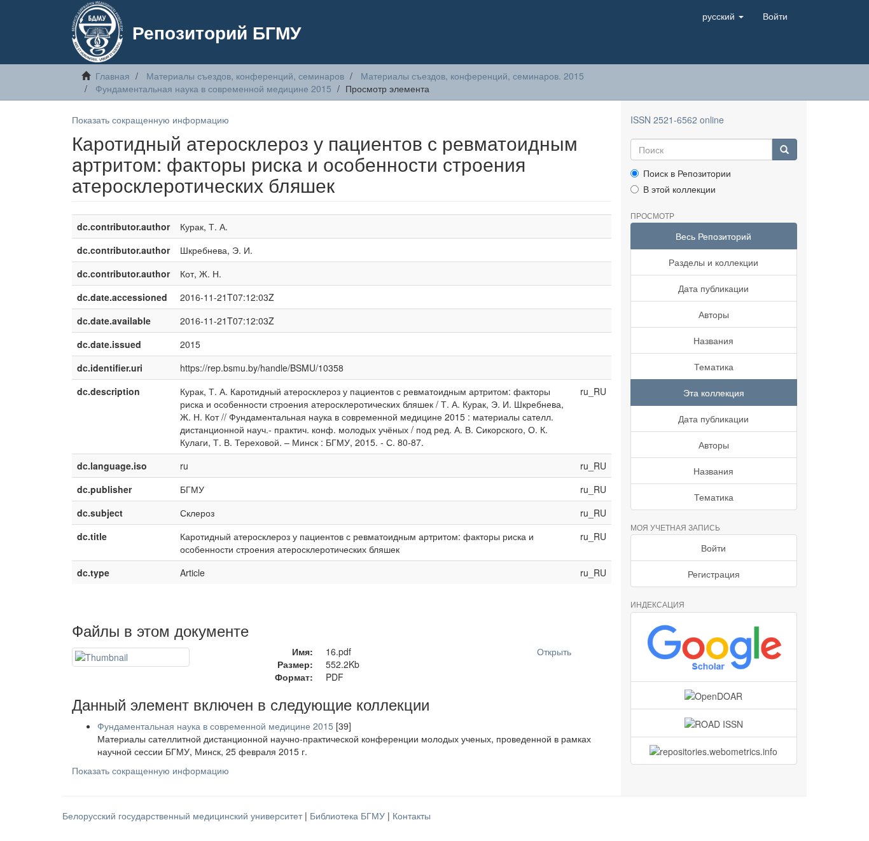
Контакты (412, 815)
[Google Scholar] (714, 647)
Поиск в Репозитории (687, 173)
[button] (723, 16)
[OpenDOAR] (714, 695)
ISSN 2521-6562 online (677, 119)
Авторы (714, 314)
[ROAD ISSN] (714, 723)
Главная (112, 75)
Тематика (713, 366)
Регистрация (714, 573)
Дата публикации (713, 288)
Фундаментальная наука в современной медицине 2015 (213, 88)
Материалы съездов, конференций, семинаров (245, 75)
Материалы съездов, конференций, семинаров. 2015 (472, 75)
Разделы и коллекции (713, 262)
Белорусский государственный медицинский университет (183, 815)
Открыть (554, 651)
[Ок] (784, 149)
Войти (713, 547)
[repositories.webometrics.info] (714, 751)
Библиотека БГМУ (348, 815)
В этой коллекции (679, 189)
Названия (713, 340)
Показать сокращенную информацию (150, 119)
